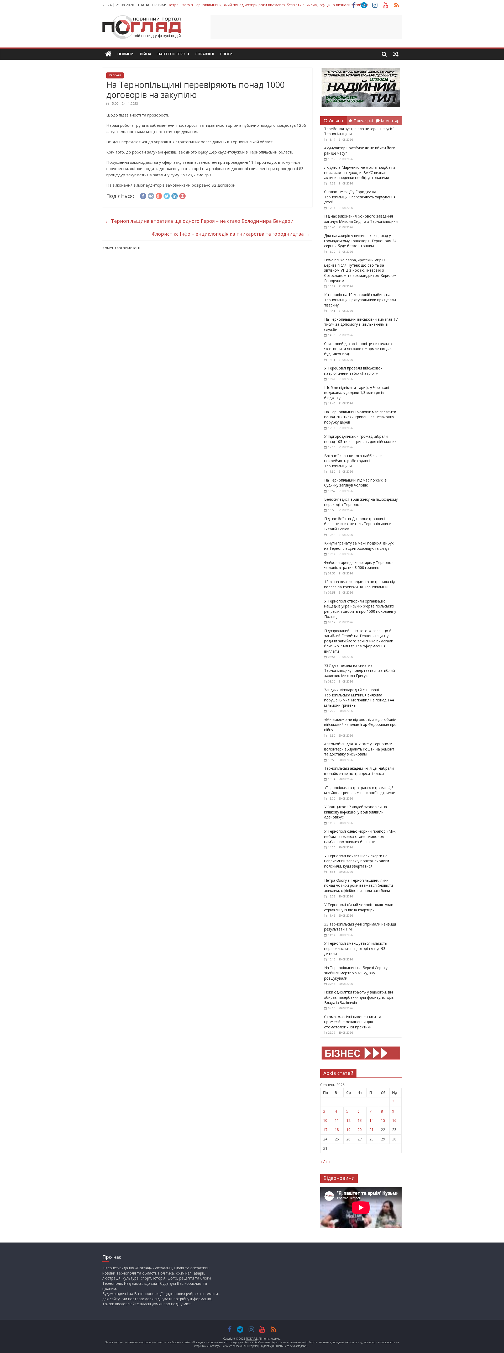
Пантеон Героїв (173, 53)
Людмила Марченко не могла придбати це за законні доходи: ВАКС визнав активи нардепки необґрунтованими (359, 172)
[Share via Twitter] (167, 195)
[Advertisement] (306, 27)
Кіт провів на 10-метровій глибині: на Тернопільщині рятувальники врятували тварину (360, 299)
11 (337, 1120)
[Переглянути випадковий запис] (396, 54)
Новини (125, 53)
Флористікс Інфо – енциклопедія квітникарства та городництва (231, 234)
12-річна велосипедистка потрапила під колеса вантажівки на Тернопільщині (359, 584)
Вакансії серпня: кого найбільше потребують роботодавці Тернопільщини (353, 460)
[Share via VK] (151, 195)
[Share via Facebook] (143, 195)
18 (337, 1129)
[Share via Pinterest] (182, 195)
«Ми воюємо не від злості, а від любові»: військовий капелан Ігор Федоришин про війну (360, 724)
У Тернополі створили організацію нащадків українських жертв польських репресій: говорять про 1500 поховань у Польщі (360, 609)
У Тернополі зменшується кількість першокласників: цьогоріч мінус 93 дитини (355, 948)
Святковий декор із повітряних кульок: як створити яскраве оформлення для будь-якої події (358, 348)
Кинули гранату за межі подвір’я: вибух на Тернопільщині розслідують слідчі (358, 546)
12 (348, 1120)
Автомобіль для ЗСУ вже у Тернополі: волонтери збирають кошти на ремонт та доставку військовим (359, 749)
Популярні (363, 120)
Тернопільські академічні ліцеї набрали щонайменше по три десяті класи (359, 771)
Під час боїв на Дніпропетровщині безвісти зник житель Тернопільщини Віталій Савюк (357, 523)
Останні (336, 120)
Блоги (226, 53)
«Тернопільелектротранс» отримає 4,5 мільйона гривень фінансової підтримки (359, 790)
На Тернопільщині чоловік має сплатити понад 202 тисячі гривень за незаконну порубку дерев (360, 417)
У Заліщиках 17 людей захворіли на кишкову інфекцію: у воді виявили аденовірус (355, 812)
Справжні (204, 53)
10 (325, 1120)
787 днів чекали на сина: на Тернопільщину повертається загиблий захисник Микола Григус (359, 670)
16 (394, 1120)
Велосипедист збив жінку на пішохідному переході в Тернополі (361, 502)
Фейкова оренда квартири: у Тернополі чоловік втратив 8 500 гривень (359, 565)
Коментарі (390, 120)
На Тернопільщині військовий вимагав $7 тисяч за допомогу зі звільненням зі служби (361, 324)
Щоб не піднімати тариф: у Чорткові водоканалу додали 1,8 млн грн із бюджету (356, 392)
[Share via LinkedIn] (174, 195)
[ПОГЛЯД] (108, 54)
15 (383, 1120)
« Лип (325, 1161)
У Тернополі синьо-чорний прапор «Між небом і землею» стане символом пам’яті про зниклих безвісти (360, 836)
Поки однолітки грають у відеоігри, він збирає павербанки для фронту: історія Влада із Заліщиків (359, 997)
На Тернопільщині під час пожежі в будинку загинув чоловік (355, 483)
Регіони (115, 75)
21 (371, 1129)
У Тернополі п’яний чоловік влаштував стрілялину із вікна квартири (358, 907)
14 (371, 1120)
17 (325, 1129)
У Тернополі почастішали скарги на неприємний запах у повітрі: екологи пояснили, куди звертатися (356, 861)
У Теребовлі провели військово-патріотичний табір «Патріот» (353, 371)
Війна (145, 53)
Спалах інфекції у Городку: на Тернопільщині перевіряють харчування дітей (360, 196)
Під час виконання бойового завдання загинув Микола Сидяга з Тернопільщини (361, 219)
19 (348, 1129)
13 (360, 1120)
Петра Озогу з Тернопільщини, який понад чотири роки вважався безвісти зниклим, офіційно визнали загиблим (267, 4)
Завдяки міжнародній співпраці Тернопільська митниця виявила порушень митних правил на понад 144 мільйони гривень (359, 697)
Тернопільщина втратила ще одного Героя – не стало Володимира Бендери (199, 221)
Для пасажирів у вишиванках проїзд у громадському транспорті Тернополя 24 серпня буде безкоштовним (360, 240)
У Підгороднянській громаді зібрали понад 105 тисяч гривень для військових (360, 439)
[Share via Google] (159, 195)
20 (360, 1129)
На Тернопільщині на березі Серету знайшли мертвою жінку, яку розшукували (355, 972)
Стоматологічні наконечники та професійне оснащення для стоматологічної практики (352, 1021)
